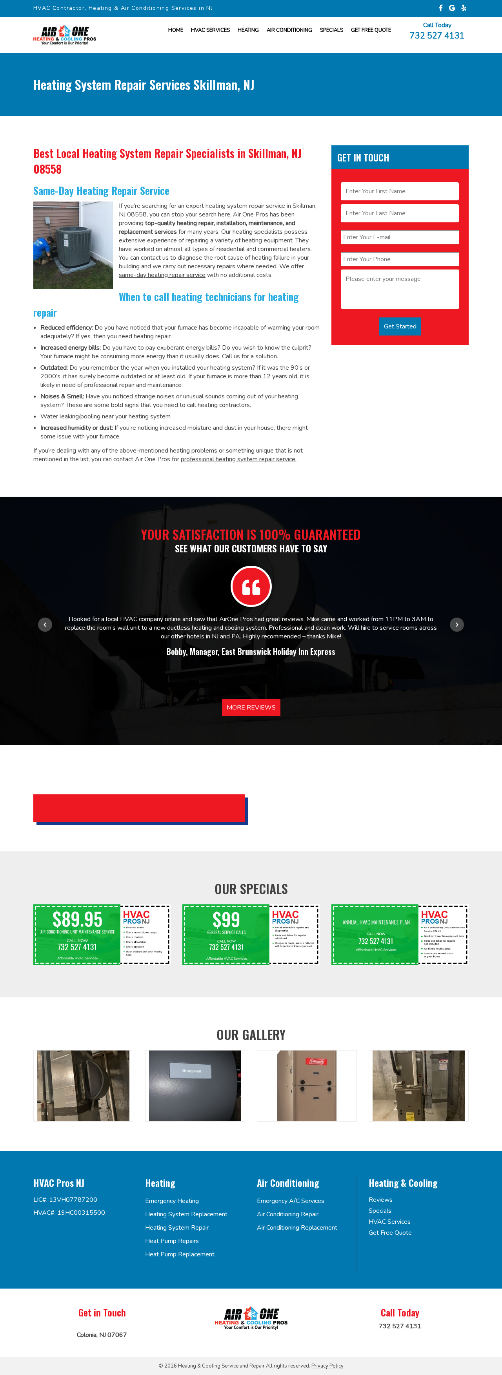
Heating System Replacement (186, 1214)
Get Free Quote (390, 1232)
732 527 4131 (437, 35)
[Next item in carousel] (457, 625)
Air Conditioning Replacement (297, 1227)
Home (175, 30)
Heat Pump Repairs (172, 1241)
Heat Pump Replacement (180, 1254)
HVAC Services (210, 30)
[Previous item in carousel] (45, 625)
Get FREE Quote (371, 30)
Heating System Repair (177, 1227)
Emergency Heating (172, 1201)
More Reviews (251, 707)
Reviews (381, 1199)
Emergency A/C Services (290, 1201)
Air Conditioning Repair (287, 1214)
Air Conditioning (289, 30)
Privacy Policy (327, 1366)
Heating (248, 30)
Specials (331, 30)
